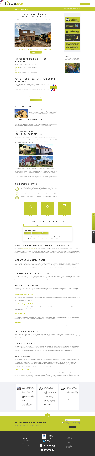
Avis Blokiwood (69, 447)
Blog (69, 442)
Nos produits (44, 3)
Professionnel (37, 232)
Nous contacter (85, 3)
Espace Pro (69, 441)
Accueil (64, 8)
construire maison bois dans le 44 (28, 248)
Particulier (28, 232)
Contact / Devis (69, 449)
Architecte (45, 232)
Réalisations (53, 3)
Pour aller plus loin (73, 3)
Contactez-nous (36, 52)
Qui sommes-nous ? (33, 3)
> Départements (69, 8)
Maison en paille (69, 445)
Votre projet (62, 3)
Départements (69, 446)
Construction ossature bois (69, 443)
